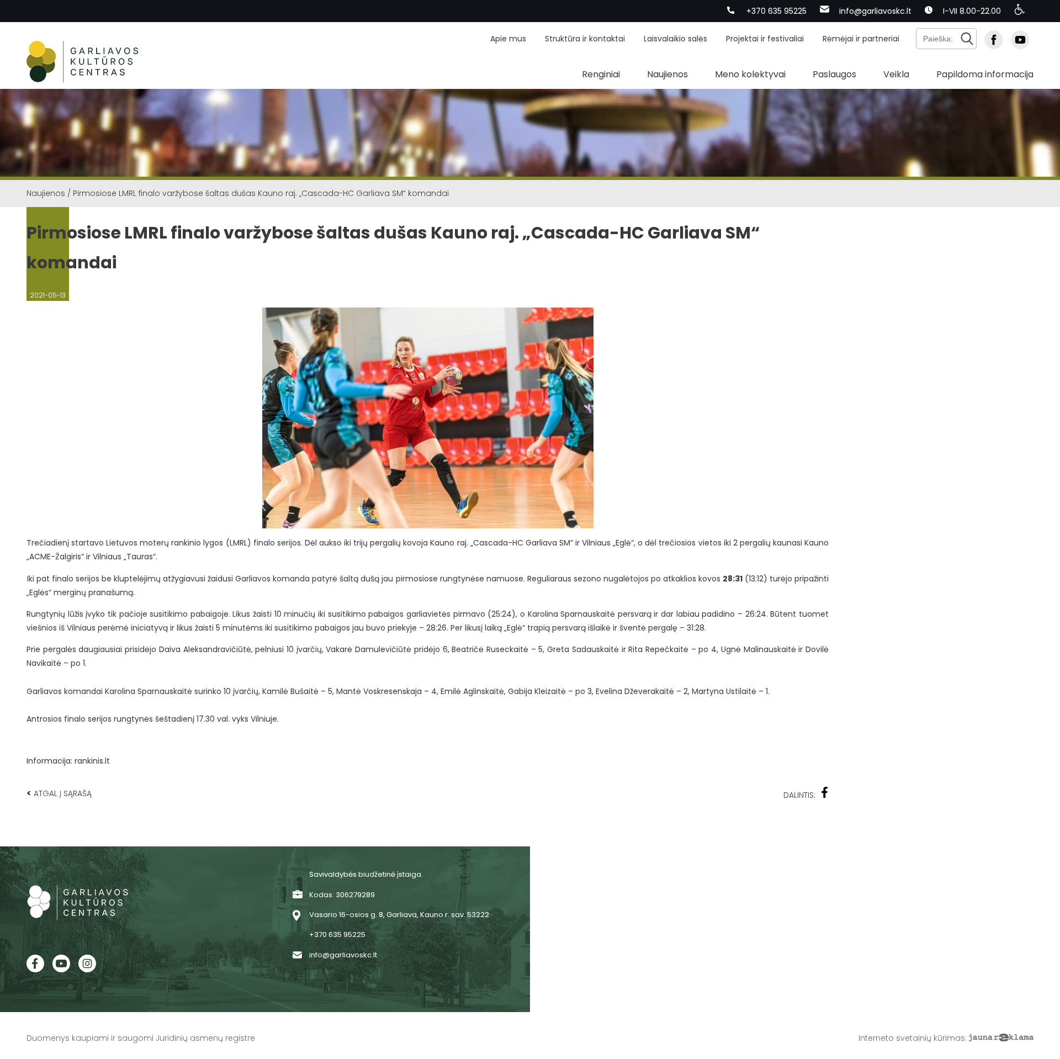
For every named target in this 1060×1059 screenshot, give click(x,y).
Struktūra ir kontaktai (585, 38)
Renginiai (601, 74)
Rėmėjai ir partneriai (861, 38)
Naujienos (667, 74)
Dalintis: (799, 795)
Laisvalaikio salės (675, 38)
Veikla (896, 74)
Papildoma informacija (985, 74)
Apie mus (508, 38)
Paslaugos (834, 74)
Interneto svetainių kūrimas (911, 1038)
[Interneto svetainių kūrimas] (1001, 1038)
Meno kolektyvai (750, 74)
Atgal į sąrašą (59, 793)
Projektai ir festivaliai (765, 38)
